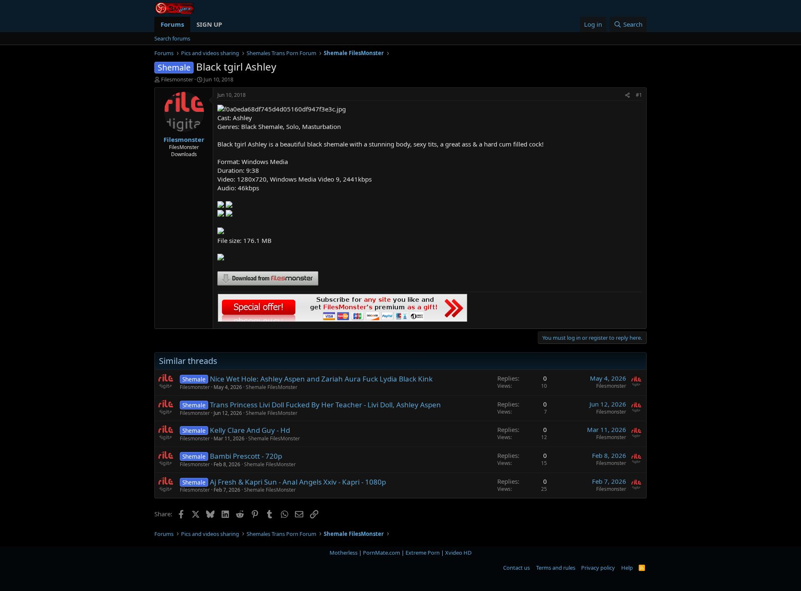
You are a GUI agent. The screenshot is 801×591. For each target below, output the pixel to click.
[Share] (627, 95)
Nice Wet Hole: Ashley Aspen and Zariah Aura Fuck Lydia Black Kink (321, 379)
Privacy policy (598, 567)
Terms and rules (555, 567)
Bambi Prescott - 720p (246, 456)
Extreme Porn (423, 552)
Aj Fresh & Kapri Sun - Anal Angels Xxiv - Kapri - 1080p (298, 482)
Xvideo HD (458, 552)
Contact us (516, 567)
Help (627, 567)
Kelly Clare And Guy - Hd (250, 430)
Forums (172, 24)
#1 (639, 94)
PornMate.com (381, 552)
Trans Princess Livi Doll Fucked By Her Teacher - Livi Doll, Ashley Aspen (325, 404)
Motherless (344, 552)
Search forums (172, 38)
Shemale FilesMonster (271, 387)
